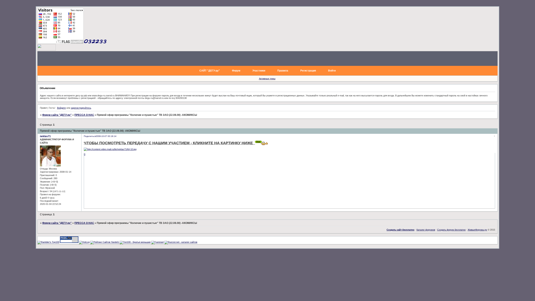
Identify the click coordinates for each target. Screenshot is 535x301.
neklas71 (45, 136)
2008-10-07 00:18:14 (106, 136)
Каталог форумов (426, 229)
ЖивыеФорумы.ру (477, 229)
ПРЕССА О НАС (84, 115)
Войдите (61, 108)
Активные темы (267, 78)
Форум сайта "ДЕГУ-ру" (57, 115)
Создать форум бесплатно (451, 229)
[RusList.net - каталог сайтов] (180, 242)
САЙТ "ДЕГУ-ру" (209, 70)
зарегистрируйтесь (81, 108)
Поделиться (90, 136)
